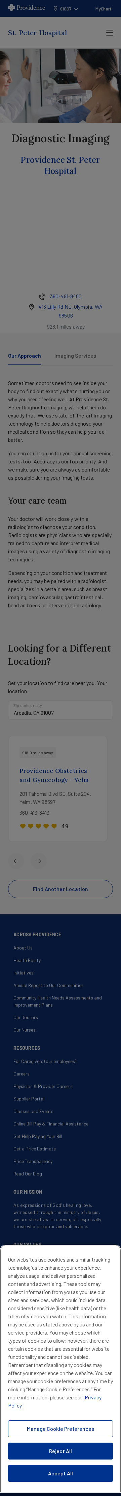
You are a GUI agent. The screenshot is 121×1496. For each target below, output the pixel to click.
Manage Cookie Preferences (60, 1428)
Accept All (60, 1473)
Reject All (60, 1451)
